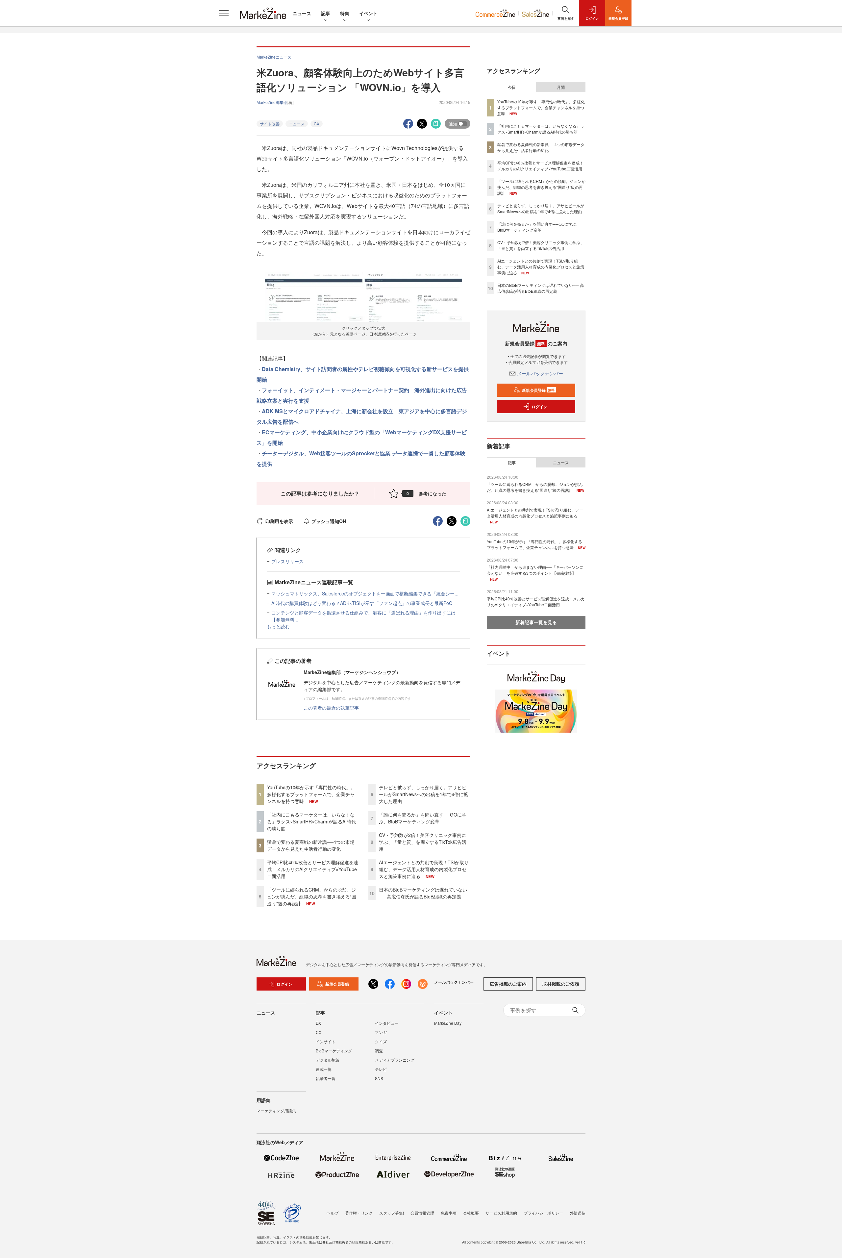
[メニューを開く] (223, 13)
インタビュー (387, 1023)
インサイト (325, 1041)
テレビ (381, 1069)
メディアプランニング (394, 1060)
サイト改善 (270, 123)
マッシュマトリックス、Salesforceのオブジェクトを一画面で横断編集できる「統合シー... (364, 593)
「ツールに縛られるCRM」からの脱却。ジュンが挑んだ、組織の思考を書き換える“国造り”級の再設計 (311, 896)
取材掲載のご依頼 (560, 983)
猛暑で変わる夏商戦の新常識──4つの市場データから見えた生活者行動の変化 (311, 845)
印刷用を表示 (279, 521)
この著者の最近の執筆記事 (331, 707)
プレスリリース (287, 561)
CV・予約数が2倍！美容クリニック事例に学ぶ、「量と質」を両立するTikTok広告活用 (422, 842)
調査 (379, 1050)
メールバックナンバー (540, 373)
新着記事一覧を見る (536, 622)
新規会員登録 (538, 390)
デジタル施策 (327, 1060)
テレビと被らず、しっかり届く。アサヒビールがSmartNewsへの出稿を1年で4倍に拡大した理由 (423, 794)
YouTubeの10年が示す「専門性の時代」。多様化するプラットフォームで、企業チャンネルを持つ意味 (311, 794)
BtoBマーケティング (334, 1050)
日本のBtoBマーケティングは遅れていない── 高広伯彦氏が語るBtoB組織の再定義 (423, 893)
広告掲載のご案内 (508, 983)
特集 (344, 13)
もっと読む (278, 626)
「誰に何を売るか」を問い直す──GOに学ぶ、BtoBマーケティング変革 (422, 818)
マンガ (381, 1032)
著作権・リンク (359, 1213)
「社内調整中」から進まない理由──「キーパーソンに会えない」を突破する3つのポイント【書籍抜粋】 (535, 570)
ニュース (302, 13)
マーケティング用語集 (276, 1110)
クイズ (381, 1041)
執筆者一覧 (325, 1078)
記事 (325, 13)
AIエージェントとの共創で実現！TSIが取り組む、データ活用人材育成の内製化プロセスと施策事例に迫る (424, 869)
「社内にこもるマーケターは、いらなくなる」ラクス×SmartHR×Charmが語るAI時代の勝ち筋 (311, 821)
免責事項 (449, 1213)
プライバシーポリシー (543, 1213)
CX (316, 123)
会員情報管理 (422, 1213)
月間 (561, 87)
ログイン (539, 407)
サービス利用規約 (501, 1213)
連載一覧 (324, 1069)
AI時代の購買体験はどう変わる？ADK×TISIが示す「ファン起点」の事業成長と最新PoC (361, 603)
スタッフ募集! (391, 1213)
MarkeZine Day (447, 1023)
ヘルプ (332, 1213)
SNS (379, 1078)
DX (318, 1023)
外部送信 (577, 1213)
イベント (368, 13)
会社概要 (471, 1213)
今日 (512, 87)
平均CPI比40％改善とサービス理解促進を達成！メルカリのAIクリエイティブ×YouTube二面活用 (312, 869)
